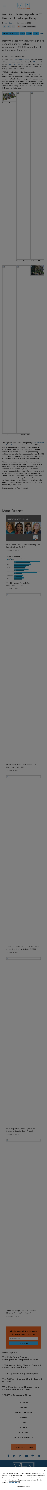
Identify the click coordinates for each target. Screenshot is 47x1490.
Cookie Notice (14, 1482)
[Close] (44, 1470)
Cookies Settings (23, 1486)
